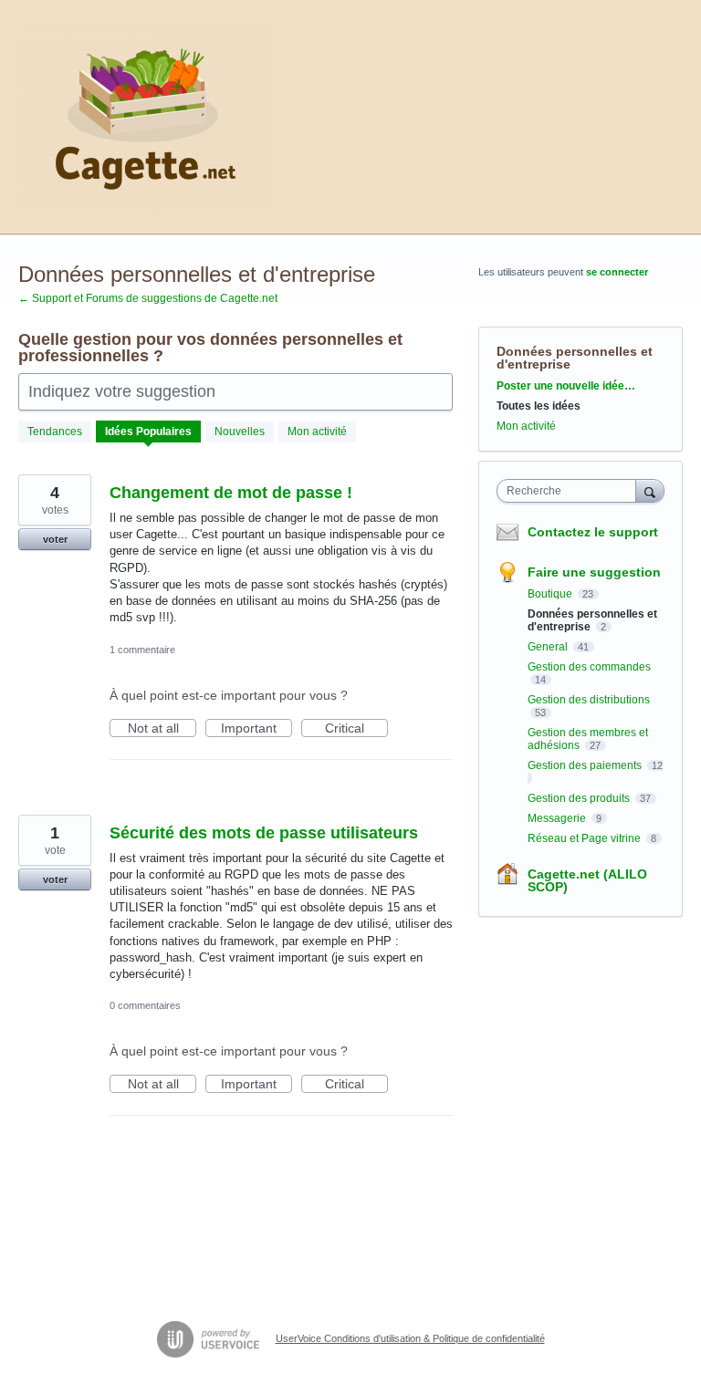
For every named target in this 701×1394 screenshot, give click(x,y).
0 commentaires (145, 1005)
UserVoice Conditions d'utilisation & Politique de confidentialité (410, 1338)
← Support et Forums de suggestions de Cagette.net (147, 298)
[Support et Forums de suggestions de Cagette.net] (143, 117)
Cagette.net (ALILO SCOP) (587, 880)
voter (55, 539)
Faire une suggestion (594, 572)
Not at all (162, 729)
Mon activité (317, 431)
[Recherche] (649, 490)
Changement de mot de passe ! (231, 493)
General (549, 646)
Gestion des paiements (586, 765)
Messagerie (558, 818)
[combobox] (570, 490)
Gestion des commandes (589, 667)
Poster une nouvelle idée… (566, 386)
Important (256, 729)
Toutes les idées (539, 406)
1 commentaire (142, 649)
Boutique (551, 594)
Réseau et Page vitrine (585, 838)
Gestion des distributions (589, 699)
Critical (356, 729)
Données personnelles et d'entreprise (592, 620)
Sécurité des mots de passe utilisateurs (264, 833)
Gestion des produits (580, 798)
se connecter (617, 271)
